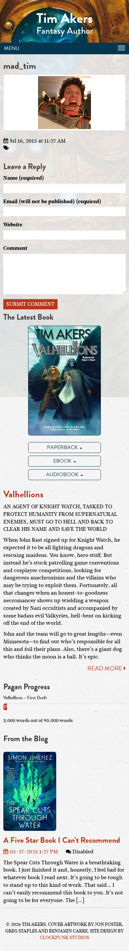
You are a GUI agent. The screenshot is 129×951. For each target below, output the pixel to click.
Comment (15, 248)
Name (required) (23, 178)
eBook (63, 461)
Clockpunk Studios (64, 937)
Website (12, 224)
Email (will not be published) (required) (52, 201)
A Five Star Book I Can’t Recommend (61, 840)
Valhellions (23, 494)
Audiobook (63, 474)
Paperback (63, 447)
